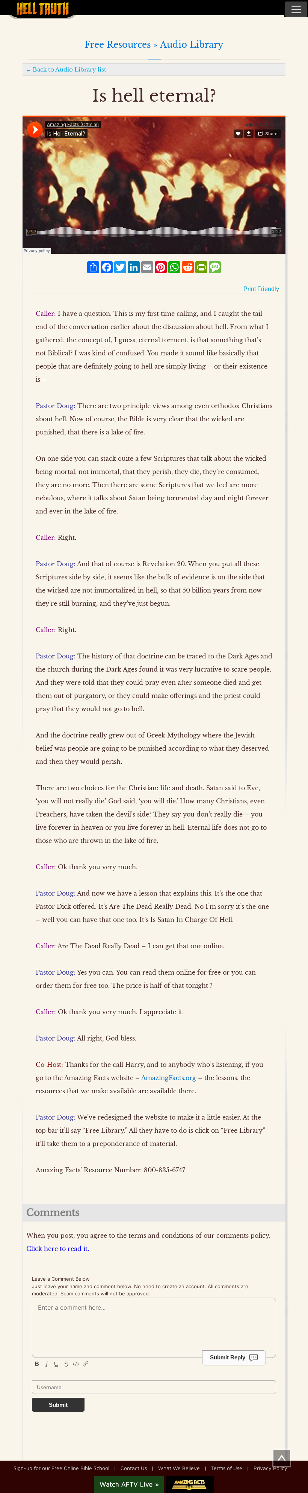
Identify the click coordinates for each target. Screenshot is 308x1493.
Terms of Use (226, 1468)
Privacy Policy (270, 1468)
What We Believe (179, 1468)
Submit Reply (227, 1357)
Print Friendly (261, 289)
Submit (58, 1405)
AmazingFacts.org (168, 1078)
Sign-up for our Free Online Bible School (61, 1468)
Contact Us (134, 1468)
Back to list (69, 69)
